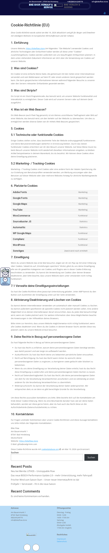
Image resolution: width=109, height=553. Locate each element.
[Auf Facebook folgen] (27, 547)
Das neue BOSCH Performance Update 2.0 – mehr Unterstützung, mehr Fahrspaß (51, 475)
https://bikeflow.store (35, 48)
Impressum (61, 539)
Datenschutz (62, 541)
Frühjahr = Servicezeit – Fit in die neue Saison (33, 483)
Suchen (15, 452)
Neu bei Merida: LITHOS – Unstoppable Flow (33, 471)
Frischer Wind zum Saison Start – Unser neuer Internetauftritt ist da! (45, 479)
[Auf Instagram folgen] (35, 547)
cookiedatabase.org (50, 449)
